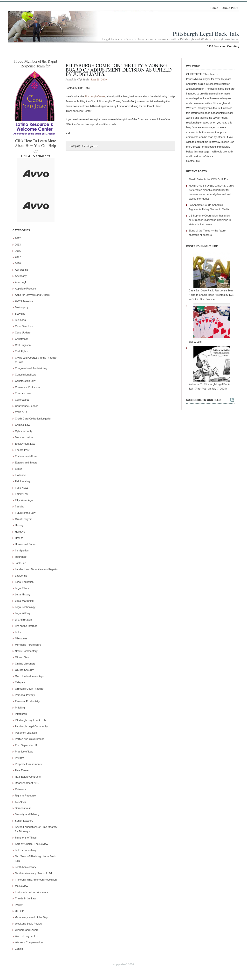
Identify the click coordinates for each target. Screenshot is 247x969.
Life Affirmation (23, 619)
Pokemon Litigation (26, 732)
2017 (18, 257)
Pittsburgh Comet (95, 96)
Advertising (21, 269)
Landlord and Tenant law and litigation (36, 569)
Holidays (20, 531)
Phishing (20, 707)
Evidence (20, 475)
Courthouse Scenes (26, 406)
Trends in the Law (25, 898)
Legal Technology (25, 607)
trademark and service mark (31, 892)
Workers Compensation (29, 942)
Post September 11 (26, 745)
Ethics (18, 468)
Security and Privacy (27, 814)
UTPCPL (20, 911)
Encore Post (22, 449)
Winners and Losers (27, 929)
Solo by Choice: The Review (31, 843)
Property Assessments (28, 764)
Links (18, 632)
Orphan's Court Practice (29, 688)
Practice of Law (24, 751)
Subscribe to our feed (203, 399)
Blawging (20, 313)
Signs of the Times (26, 837)
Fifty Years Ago (24, 500)
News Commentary (26, 651)
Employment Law (25, 443)
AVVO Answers (24, 301)
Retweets (20, 789)
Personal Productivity (27, 701)
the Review (21, 885)
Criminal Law (22, 424)
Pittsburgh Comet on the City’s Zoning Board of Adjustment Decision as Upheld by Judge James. (119, 69)
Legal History (22, 594)
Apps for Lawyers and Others (32, 294)
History (19, 525)
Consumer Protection (27, 387)
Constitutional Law (25, 374)
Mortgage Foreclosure (28, 644)
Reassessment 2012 (27, 782)
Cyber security (23, 431)
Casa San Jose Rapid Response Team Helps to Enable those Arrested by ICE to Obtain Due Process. (211, 295)
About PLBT (230, 8)
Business (20, 319)
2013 (18, 244)
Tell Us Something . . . (27, 850)
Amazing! (20, 282)
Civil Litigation (23, 345)
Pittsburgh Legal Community (31, 726)
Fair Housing (22, 481)
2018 (18, 263)
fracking (19, 506)
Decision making (24, 437)
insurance (21, 556)
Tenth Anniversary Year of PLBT (33, 873)
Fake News (21, 487)
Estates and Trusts (26, 462)
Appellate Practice (25, 288)
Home (214, 8)
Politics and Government (29, 739)
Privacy (19, 757)
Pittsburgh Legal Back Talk (206, 33)
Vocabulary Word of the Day (31, 917)
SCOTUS (20, 801)
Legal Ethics (22, 588)
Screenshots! (23, 808)
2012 (18, 238)
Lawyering (21, 575)
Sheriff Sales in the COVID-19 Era (208, 179)
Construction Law (25, 380)
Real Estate (21, 770)
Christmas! (21, 338)
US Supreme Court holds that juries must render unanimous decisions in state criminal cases (210, 220)
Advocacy (21, 276)
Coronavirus (22, 399)
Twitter (19, 904)
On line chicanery (25, 663)
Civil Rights (21, 351)
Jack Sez (20, 563)
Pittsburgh (21, 713)
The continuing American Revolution (36, 879)
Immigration (21, 550)
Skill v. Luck (195, 341)
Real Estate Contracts (28, 776)
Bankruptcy (21, 307)
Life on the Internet (26, 625)
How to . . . (21, 537)
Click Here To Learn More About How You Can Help (35, 143)
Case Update (22, 332)
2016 (18, 250)
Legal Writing (22, 613)
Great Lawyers (24, 519)
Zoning (19, 948)
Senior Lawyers (24, 820)
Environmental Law (26, 456)
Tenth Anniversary (25, 867)
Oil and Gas (22, 657)
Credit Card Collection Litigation (33, 418)
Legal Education (24, 581)
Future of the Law (25, 512)
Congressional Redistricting (31, 368)
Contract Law (23, 393)
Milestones (21, 638)
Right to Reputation (26, 795)
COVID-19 (21, 412)
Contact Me (193, 160)
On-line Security (24, 669)
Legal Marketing (24, 600)
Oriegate (20, 682)
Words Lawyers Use (27, 936)
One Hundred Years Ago (29, 676)
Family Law (21, 493)
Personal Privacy (25, 695)
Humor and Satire (25, 544)
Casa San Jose (24, 326)
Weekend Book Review (28, 923)
